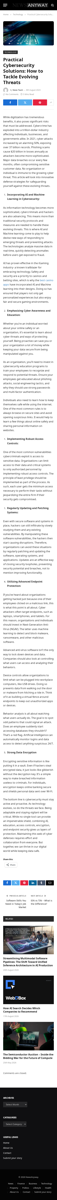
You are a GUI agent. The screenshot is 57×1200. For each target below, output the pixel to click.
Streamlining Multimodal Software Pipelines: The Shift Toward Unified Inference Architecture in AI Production (28, 962)
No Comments (12, 94)
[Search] (52, 5)
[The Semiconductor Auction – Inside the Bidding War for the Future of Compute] (28, 1036)
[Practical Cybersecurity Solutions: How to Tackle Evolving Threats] (28, 33)
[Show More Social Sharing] (51, 102)
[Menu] (5, 5)
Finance (21, 1183)
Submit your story (12, 1157)
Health (48, 1187)
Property (14, 1187)
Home (6, 1142)
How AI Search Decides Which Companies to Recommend (21, 1010)
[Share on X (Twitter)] (25, 102)
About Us (8, 1147)
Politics (25, 1187)
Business (33, 1183)
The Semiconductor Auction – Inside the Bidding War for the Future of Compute (28, 1056)
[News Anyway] (30, 5)
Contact (7, 1152)
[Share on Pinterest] (40, 102)
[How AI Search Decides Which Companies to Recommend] (28, 990)
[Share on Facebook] (10, 102)
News (10, 1183)
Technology (10, 52)
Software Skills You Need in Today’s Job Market (15, 904)
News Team (18, 90)
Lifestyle (37, 1187)
